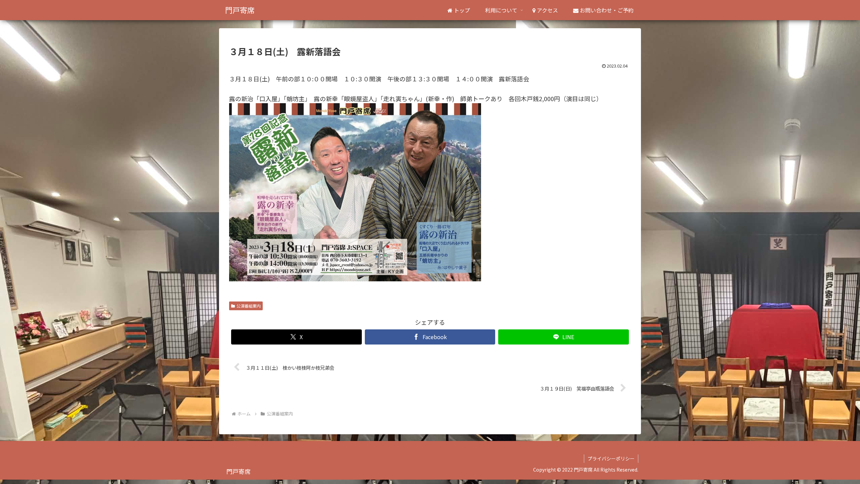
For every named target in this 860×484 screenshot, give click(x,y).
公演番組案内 (248, 306)
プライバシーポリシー (611, 458)
